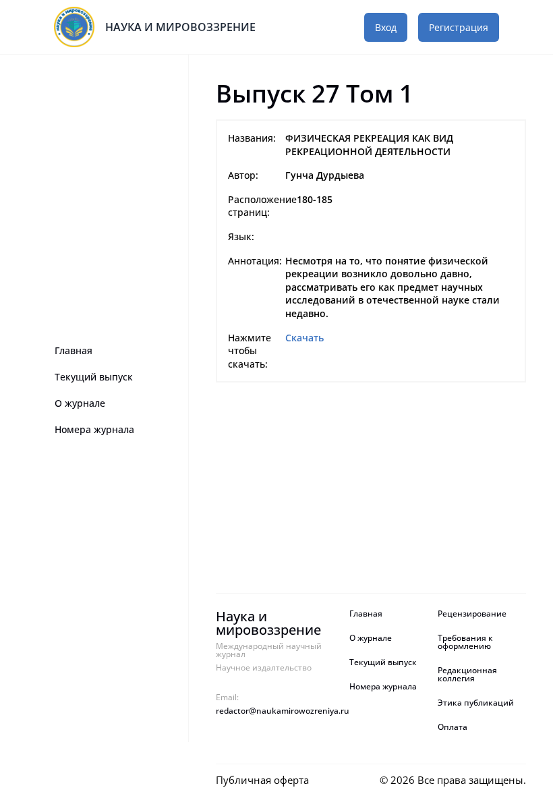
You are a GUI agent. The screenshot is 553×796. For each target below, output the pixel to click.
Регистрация (458, 27)
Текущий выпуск (94, 376)
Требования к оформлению (465, 642)
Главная (73, 350)
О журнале (80, 403)
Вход (386, 27)
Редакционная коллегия (467, 674)
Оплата (452, 727)
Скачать (304, 337)
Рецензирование (473, 614)
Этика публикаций (476, 703)
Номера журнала (94, 429)
